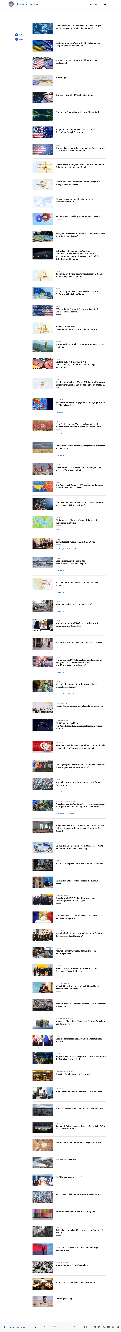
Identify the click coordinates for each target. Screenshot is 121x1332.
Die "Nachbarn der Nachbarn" (69, 1177)
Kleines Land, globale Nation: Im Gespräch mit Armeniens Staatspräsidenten (76, 969)
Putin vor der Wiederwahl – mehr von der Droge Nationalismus (77, 1249)
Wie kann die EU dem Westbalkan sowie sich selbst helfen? (78, 583)
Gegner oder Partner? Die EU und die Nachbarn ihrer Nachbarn (79, 1040)
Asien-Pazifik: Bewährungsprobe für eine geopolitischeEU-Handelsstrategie (80, 403)
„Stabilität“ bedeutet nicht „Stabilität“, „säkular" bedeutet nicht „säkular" (78, 987)
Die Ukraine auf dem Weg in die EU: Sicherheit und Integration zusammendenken (78, 44)
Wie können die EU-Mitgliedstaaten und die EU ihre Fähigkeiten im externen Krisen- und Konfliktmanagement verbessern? (79, 662)
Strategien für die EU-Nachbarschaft (72, 1265)
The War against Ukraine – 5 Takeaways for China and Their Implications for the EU (79, 486)
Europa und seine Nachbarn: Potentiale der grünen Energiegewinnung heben (78, 183)
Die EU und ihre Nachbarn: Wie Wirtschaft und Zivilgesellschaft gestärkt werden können (79, 726)
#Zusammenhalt (61, 694)
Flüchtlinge (59, 530)
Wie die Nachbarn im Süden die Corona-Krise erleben (79, 643)
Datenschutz (66, 1327)
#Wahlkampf (60, 549)
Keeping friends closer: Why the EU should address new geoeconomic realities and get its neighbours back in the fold (80, 385)
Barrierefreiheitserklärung (51, 1327)
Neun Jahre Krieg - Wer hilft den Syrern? (74, 604)
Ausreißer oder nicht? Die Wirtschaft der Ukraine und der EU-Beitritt (76, 328)
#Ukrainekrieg (60, 434)
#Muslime (69, 549)
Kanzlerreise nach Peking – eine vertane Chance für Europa (78, 217)
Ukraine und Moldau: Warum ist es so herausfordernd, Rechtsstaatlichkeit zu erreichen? (80, 504)
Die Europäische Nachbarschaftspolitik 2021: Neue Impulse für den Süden (78, 521)
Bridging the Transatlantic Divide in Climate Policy (78, 112)
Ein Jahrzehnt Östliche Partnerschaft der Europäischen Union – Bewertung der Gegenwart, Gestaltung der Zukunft (80, 828)
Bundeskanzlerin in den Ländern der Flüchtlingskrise (79, 1109)
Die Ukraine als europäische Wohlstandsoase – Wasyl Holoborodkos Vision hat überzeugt (79, 847)
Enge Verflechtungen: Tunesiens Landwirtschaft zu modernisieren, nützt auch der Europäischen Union (78, 425)
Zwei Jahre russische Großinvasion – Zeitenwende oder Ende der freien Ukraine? (80, 235)
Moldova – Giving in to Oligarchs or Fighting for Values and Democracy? (80, 1022)
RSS (74, 1327)
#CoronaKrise (69, 530)
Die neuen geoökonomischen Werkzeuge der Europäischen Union (75, 200)
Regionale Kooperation (66, 1160)
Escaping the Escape (64, 1299)
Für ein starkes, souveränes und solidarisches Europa (79, 706)
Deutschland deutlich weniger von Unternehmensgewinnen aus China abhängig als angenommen (77, 364)
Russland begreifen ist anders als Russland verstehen (79, 1091)
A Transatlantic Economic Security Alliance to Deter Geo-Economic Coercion (78, 310)
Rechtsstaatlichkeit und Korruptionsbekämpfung (77, 1194)
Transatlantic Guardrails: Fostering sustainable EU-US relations (80, 345)
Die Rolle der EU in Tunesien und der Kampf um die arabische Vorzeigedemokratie (78, 468)
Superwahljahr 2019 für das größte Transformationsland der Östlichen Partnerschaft (81, 1057)
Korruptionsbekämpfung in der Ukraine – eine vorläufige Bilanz (76, 952)
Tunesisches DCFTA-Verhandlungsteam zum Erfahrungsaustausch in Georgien (75, 899)
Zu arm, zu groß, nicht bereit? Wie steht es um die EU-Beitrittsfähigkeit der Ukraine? (80, 275)
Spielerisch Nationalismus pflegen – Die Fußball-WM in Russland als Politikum (80, 1127)
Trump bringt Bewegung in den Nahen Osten (75, 542)
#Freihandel (59, 412)
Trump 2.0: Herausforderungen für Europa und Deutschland (77, 61)
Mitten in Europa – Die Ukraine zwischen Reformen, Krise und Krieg (79, 783)
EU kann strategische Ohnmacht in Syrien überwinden (80, 863)
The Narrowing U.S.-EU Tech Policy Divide (74, 95)
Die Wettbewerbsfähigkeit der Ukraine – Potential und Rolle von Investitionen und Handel (80, 165)
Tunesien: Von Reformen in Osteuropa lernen (76, 1074)
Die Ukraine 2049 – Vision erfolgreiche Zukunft (77, 881)
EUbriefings (61, 78)
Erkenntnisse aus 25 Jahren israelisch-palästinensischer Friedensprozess (80, 1005)
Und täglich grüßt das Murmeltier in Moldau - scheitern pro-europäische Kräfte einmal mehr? (80, 766)
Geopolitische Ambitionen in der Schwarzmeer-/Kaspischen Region (71, 562)
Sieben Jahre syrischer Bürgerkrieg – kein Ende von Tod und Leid (80, 1231)
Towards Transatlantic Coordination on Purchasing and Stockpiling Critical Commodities (80, 149)
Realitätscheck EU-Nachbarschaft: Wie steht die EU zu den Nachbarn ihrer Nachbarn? (79, 934)
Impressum (37, 1327)
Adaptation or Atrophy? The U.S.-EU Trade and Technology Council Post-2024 (76, 130)
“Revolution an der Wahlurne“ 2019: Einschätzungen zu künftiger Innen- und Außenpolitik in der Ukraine (80, 805)
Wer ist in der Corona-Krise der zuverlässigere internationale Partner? (76, 685)
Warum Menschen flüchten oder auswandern (75, 1282)
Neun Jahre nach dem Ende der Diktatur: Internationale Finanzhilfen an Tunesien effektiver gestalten (80, 746)
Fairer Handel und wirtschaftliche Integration (76, 1212)
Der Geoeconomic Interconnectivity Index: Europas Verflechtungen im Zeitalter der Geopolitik (78, 27)
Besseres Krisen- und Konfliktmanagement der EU (78, 1142)
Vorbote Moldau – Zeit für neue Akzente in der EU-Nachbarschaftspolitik (78, 917)
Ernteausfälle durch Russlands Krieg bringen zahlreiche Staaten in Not (80, 447)
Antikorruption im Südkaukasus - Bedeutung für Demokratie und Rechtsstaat (77, 624)
